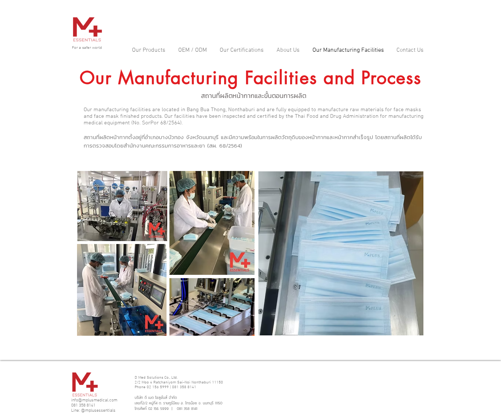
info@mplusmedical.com (94, 400)
